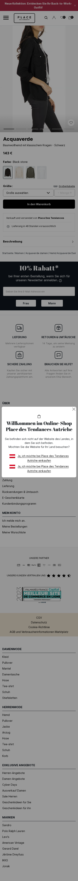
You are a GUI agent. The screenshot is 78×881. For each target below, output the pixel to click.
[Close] (74, 409)
